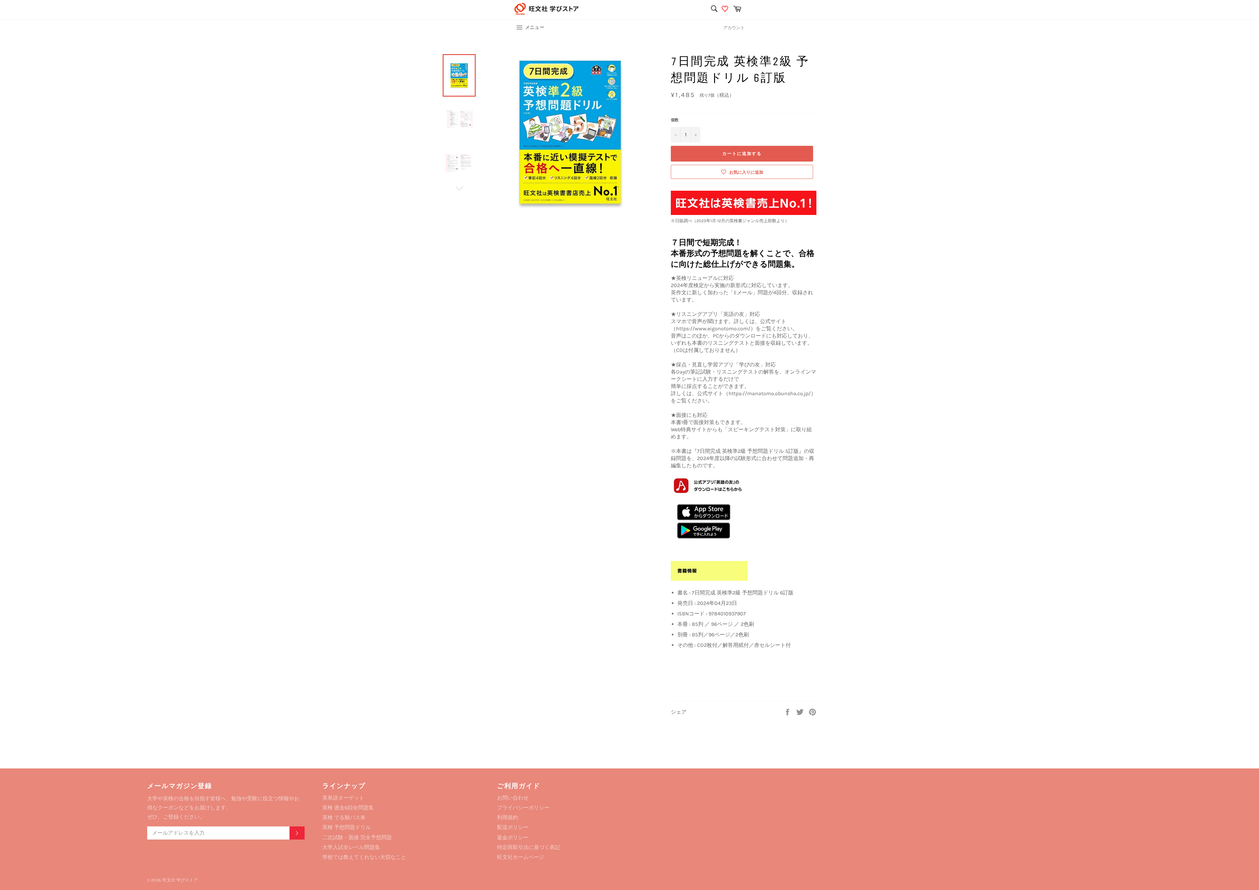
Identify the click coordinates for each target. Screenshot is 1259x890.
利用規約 (507, 817)
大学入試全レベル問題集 (351, 847)
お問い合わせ (513, 798)
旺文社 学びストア (180, 880)
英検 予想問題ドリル (346, 827)
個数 (675, 120)
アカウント (734, 27)
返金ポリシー (513, 837)
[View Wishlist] (726, 10)
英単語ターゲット (343, 798)
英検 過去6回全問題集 (348, 807)
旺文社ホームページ (520, 857)
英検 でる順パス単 (344, 817)
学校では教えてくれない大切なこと (364, 857)
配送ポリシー (513, 827)
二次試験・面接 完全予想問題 (357, 837)
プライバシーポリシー (523, 807)
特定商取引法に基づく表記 (528, 847)
